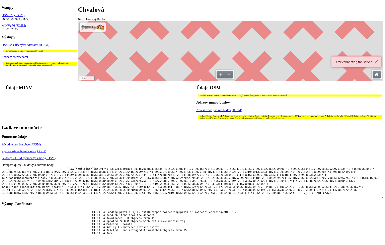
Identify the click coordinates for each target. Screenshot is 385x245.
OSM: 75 (7, 15)
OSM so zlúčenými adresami (20, 45)
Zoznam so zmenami (15, 57)
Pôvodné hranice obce (16, 144)
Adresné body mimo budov (213, 110)
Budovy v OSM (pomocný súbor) (23, 158)
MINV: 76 (8, 25)
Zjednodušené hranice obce (19, 151)
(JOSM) (19, 15)
